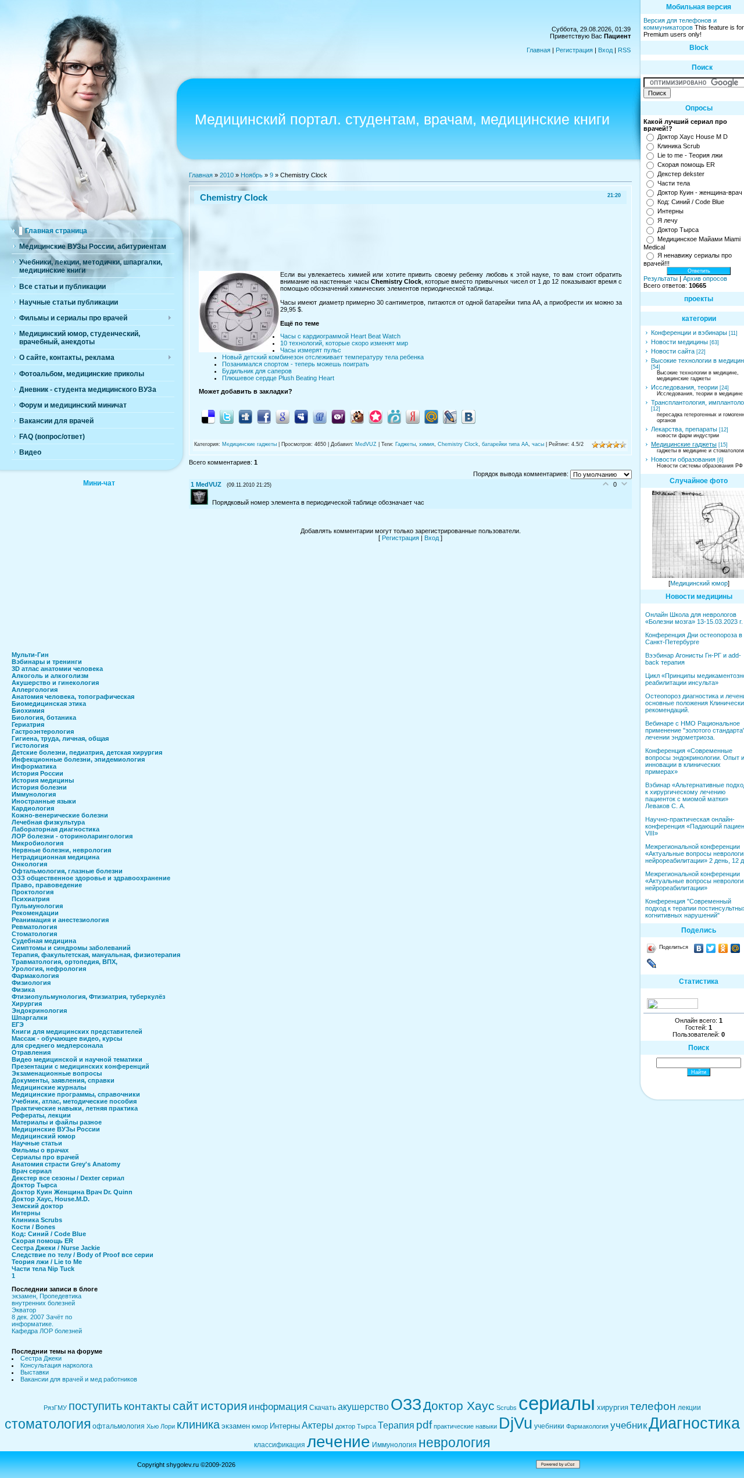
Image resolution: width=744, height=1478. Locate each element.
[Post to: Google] (282, 416)
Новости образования (683, 459)
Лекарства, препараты (684, 429)
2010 (227, 175)
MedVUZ (366, 444)
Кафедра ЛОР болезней (47, 1330)
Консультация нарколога (56, 1365)
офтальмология (118, 1426)
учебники (549, 1426)
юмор (260, 1426)
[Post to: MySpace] (301, 416)
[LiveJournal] (652, 963)
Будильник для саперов (257, 370)
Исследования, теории (684, 387)
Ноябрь (252, 175)
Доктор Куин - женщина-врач (699, 192)
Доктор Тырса (678, 229)
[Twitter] (711, 948)
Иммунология (394, 1445)
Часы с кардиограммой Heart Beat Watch (340, 336)
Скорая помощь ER (686, 164)
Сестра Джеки (41, 1358)
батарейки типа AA (505, 444)
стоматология (48, 1423)
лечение (338, 1442)
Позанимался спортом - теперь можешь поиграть (295, 363)
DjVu (515, 1423)
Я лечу (667, 220)
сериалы (556, 1403)
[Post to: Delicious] (208, 416)
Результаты (660, 278)
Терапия (396, 1425)
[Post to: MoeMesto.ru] (394, 416)
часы (538, 444)
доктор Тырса (355, 1426)
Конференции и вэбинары (689, 332)
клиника (198, 1424)
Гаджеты (405, 444)
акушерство (363, 1407)
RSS (624, 50)
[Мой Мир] (735, 948)
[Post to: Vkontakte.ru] (468, 416)
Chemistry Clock (458, 444)
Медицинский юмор (699, 583)
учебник (628, 1425)
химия (426, 444)
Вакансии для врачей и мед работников (78, 1379)
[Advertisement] (99, 565)
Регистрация (574, 50)
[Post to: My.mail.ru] (431, 416)
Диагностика (694, 1423)
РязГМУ (55, 1407)
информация (278, 1406)
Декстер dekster (680, 173)
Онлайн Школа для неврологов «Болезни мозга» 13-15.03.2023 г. (694, 618)
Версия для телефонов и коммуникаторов (680, 24)
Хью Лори (160, 1426)
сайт (186, 1406)
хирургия (612, 1407)
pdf (424, 1425)
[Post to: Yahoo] (338, 416)
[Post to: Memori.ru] (375, 416)
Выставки (34, 1372)
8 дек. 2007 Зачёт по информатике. (42, 1320)
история (224, 1406)
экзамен (235, 1426)
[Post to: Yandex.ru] (412, 416)
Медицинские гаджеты (249, 444)
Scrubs (506, 1407)
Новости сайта (673, 351)
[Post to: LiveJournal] (450, 416)
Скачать (322, 1408)
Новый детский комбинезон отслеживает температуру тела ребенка (323, 357)
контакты (147, 1406)
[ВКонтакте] (699, 948)
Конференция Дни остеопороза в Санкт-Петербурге (693, 638)
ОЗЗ (406, 1404)
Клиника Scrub (678, 145)
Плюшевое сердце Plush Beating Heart (278, 377)
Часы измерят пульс (310, 350)
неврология (454, 1442)
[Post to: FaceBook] (264, 416)
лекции (689, 1408)
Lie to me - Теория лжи (689, 155)
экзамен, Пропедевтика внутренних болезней (46, 1299)
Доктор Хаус (459, 1406)
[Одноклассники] (723, 948)
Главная (538, 50)
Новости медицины (679, 341)
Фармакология (587, 1426)
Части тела (673, 183)
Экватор (24, 1309)
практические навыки (465, 1426)
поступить (95, 1406)
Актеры (318, 1425)
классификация (279, 1445)
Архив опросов (705, 278)
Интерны (670, 211)
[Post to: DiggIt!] (245, 416)
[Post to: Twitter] (226, 416)
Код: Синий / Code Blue (690, 201)
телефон (653, 1406)
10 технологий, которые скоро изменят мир (344, 343)
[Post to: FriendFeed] (319, 416)
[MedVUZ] (201, 502)
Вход (605, 50)
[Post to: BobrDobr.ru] (357, 416)
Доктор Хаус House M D (692, 136)
